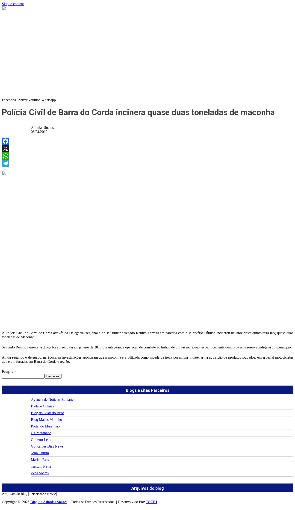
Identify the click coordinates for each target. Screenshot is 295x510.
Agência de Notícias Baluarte (52, 399)
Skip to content (13, 4)
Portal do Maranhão (45, 426)
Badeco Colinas (42, 406)
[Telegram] (147, 163)
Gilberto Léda (41, 440)
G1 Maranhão (41, 433)
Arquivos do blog (14, 494)
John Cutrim (40, 453)
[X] (147, 148)
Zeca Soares (40, 473)
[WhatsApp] (147, 156)
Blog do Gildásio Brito (47, 413)
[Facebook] (147, 141)
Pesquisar (9, 372)
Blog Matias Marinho (46, 420)
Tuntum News (41, 466)
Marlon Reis (40, 460)
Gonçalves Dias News (47, 446)
